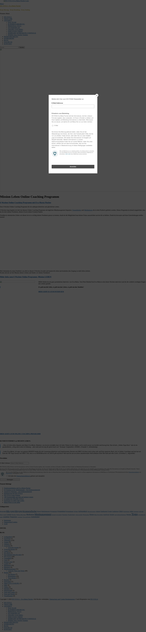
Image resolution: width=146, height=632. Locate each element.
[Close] (96, 95)
